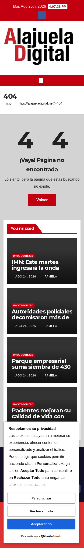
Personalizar (41, 498)
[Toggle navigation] (41, 80)
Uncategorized (23, 256)
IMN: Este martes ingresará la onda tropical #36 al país (37, 268)
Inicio (7, 103)
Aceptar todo (41, 524)
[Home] (7, 80)
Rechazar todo (41, 511)
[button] (75, 80)
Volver (42, 200)
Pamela (50, 276)
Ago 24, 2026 (25, 276)
